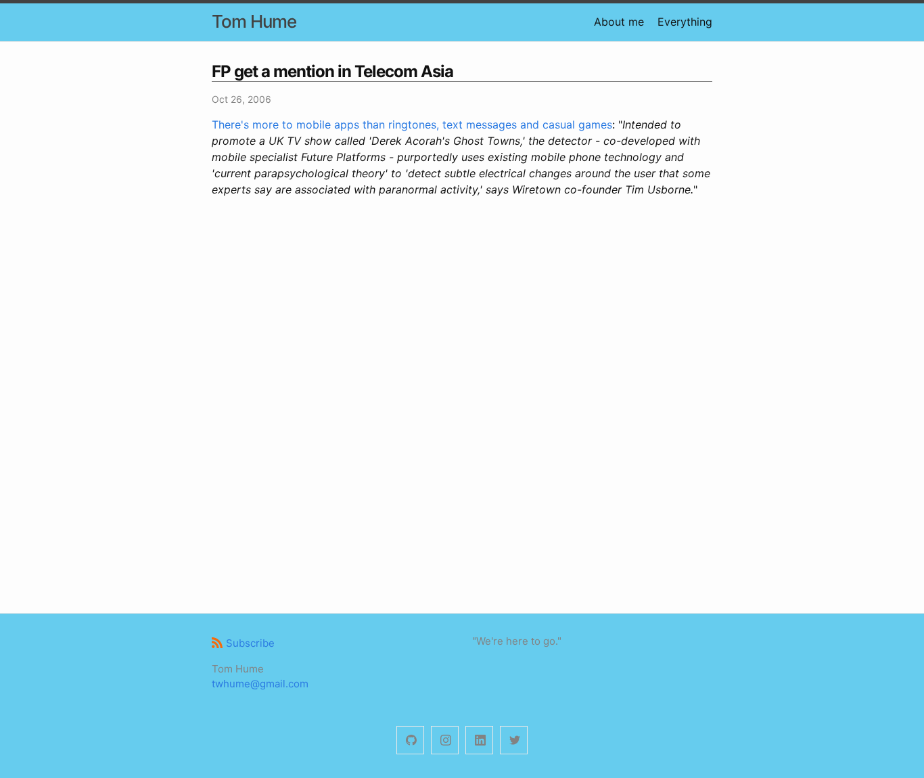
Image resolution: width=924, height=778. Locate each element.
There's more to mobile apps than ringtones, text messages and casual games (412, 124)
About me (619, 21)
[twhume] (410, 740)
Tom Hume (254, 21)
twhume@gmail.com (260, 683)
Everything (684, 21)
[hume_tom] (445, 740)
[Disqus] (462, 403)
